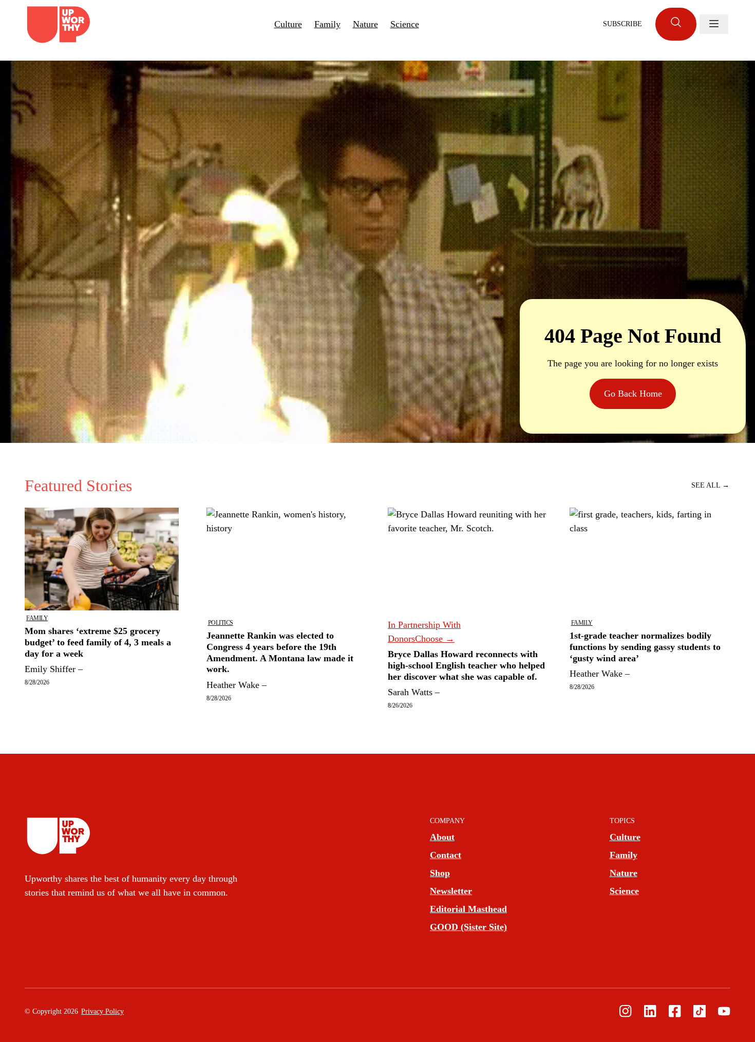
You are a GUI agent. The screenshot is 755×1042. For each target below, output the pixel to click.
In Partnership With (424, 632)
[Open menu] (714, 24)
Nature (365, 24)
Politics (220, 622)
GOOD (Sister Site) (468, 927)
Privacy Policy (102, 1011)
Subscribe (622, 24)
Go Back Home (633, 393)
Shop (440, 873)
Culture (288, 24)
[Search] (675, 24)
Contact (445, 855)
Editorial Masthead (468, 909)
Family (327, 24)
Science (404, 24)
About (442, 837)
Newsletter (451, 891)
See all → (710, 485)
